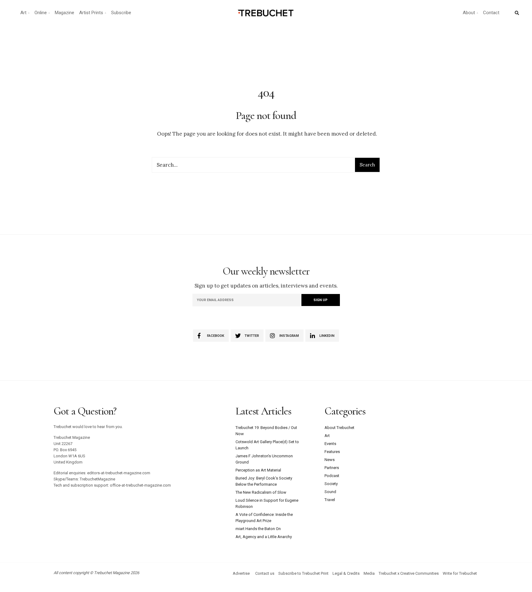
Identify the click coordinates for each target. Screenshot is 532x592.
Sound (330, 491)
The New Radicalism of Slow (261, 492)
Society (331, 483)
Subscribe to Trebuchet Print (303, 573)
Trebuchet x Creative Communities (409, 573)
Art (23, 12)
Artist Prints (91, 12)
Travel (329, 499)
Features (332, 451)
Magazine (64, 12)
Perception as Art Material (258, 470)
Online (40, 12)
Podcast (331, 475)
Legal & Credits (346, 573)
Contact (491, 12)
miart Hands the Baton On (258, 528)
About (469, 12)
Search (367, 165)
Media (369, 573)
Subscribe (121, 12)
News (329, 459)
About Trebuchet (339, 427)
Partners (331, 467)
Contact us (264, 573)
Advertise (241, 573)
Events (330, 443)
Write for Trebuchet (460, 573)
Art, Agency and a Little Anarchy (264, 536)
